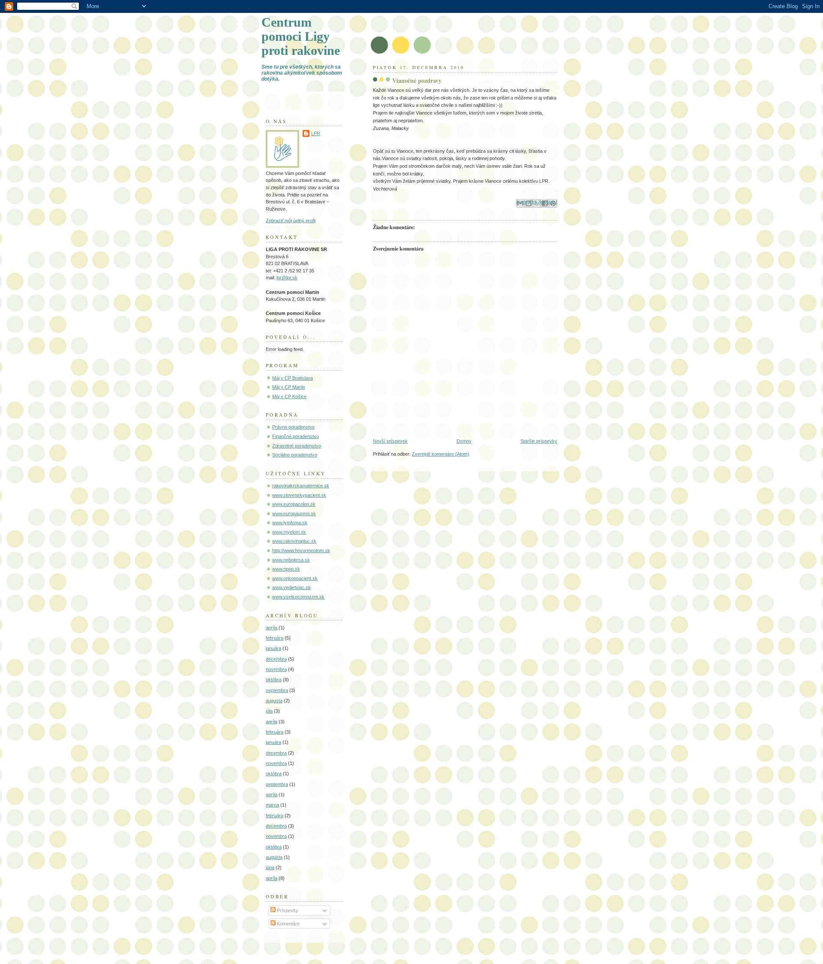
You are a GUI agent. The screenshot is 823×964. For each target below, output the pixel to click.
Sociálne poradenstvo (294, 454)
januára (273, 648)
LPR (315, 133)
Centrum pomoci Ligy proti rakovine (300, 36)
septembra (277, 690)
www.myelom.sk (289, 532)
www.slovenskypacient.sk (299, 495)
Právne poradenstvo (293, 426)
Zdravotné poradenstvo (296, 445)
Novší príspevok (390, 441)
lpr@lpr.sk (286, 277)
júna (270, 867)
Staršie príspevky (538, 441)
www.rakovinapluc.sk (294, 541)
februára (274, 638)
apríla (271, 627)
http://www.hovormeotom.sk (301, 550)
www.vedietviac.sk (291, 587)
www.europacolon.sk (293, 504)
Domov (464, 441)
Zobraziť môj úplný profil (290, 220)
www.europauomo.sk (294, 513)
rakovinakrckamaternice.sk (300, 485)
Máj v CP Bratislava (292, 378)
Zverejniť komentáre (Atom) (440, 453)
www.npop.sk (286, 568)
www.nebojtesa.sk (291, 559)
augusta (274, 700)
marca (272, 804)
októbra (274, 679)
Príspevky (287, 910)
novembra (276, 669)
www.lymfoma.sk (289, 522)
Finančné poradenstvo (295, 436)
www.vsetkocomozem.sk (298, 596)
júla (269, 710)
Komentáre (288, 923)
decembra (276, 659)
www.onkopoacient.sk (295, 578)
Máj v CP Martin (288, 387)
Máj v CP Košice (289, 396)
